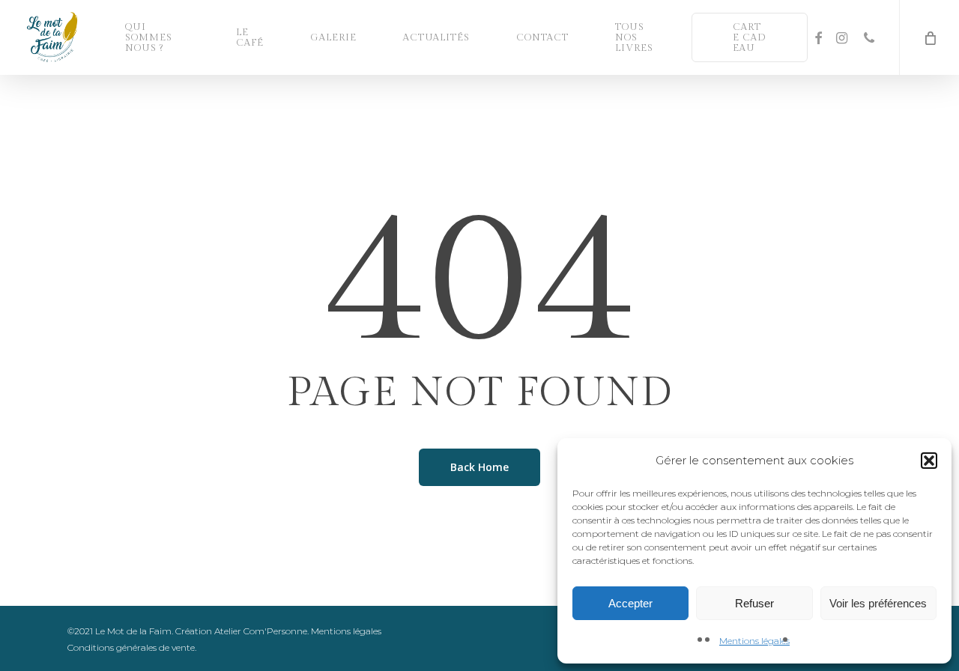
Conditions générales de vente (131, 647)
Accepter (630, 603)
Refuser (754, 603)
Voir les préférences (878, 603)
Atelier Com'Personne (260, 631)
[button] (929, 460)
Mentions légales (754, 640)
